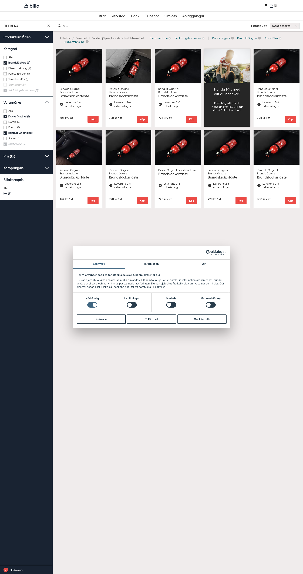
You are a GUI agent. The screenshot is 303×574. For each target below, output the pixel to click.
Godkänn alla (202, 319)
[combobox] (117, 26)
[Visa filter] (49, 26)
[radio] (26, 188)
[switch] (132, 305)
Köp (93, 119)
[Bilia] (31, 5)
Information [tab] (151, 263)
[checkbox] (26, 57)
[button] (160, 38)
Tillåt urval (151, 319)
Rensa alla (16, 569)
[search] (117, 26)
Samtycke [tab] (99, 263)
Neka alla (101, 319)
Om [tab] (204, 263)
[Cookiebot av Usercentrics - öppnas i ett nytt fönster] (211, 252)
